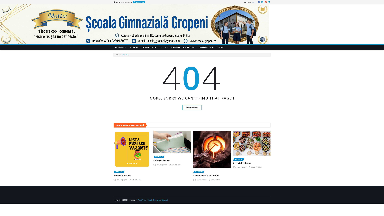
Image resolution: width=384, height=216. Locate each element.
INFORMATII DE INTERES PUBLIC (154, 47)
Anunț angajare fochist (206, 175)
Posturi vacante (122, 175)
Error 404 (125, 55)
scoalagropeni (122, 180)
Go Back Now (193, 107)
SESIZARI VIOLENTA (205, 47)
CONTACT (220, 47)
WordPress (142, 200)
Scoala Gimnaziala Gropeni (158, 200)
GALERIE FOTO (188, 47)
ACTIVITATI (134, 47)
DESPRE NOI (120, 47)
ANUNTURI (175, 47)
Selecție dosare (161, 160)
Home (117, 55)
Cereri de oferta (242, 163)
